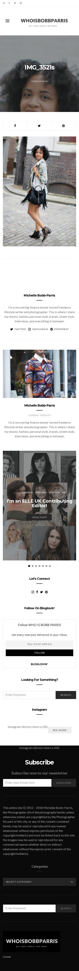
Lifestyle (54, 492)
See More (60, 730)
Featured (41, 492)
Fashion (28, 492)
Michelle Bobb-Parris (39, 295)
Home (7, 956)
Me (64, 492)
